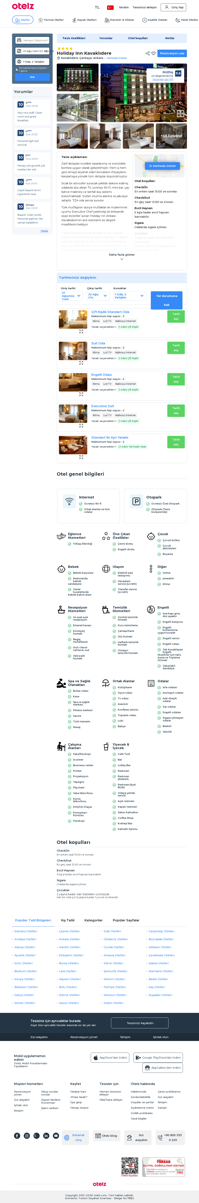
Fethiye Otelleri (115, 987)
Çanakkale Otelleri (162, 955)
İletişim (125, 1037)
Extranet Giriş (78, 1137)
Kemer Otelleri (24, 1003)
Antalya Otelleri (25, 939)
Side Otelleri (112, 931)
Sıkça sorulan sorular (49, 1093)
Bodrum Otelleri (25, 971)
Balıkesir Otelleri (26, 987)
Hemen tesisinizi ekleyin (110, 1093)
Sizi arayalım (39, 1037)
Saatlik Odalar (158, 19)
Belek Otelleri (158, 979)
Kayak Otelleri (87, 19)
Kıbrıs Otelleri (113, 963)
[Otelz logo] (23, 8)
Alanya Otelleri (24, 947)
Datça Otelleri (24, 995)
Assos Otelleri (69, 1003)
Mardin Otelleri (69, 947)
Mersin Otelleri (114, 979)
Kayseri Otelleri (70, 979)
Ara (32, 77)
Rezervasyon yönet (84, 1037)
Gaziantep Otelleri (161, 931)
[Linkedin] (46, 1136)
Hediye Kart (78, 1091)
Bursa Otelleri (69, 963)
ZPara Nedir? (78, 1097)
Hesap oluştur (79, 1107)
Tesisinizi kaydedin (140, 1023)
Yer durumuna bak (166, 300)
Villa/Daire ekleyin (111, 1099)
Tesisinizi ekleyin (145, 7)
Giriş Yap (177, 7)
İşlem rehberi (49, 1108)
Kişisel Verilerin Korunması (50, 1101)
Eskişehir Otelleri (71, 955)
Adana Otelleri (159, 963)
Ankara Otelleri (69, 939)
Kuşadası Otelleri (160, 995)
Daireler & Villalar (122, 19)
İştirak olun (160, 1037)
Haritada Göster (164, 166)
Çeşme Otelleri (69, 931)
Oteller (25, 19)
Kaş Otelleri (157, 987)
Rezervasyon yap (172, 53)
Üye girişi (76, 1102)
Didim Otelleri (113, 1003)
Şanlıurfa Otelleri (115, 971)
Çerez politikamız (169, 1091)
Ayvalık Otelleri (25, 955)
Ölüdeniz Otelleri (116, 939)
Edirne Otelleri (69, 995)
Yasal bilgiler (139, 1118)
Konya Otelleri (24, 979)
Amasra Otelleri (114, 955)
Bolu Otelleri (68, 987)
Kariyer (162, 1107)
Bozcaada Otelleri (161, 939)
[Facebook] (17, 1136)
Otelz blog (109, 1135)
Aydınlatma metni (142, 1107)
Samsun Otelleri (115, 995)
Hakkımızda (138, 1091)
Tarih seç (176, 316)
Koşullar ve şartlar (142, 1102)
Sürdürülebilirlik (140, 1097)
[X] (36, 1136)
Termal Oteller (54, 19)
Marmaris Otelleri (161, 971)
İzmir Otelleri (23, 963)
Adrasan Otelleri (160, 947)
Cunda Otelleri (114, 947)
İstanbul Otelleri (25, 931)
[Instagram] (27, 1136)
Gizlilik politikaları (142, 1113)
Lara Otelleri (67, 971)
